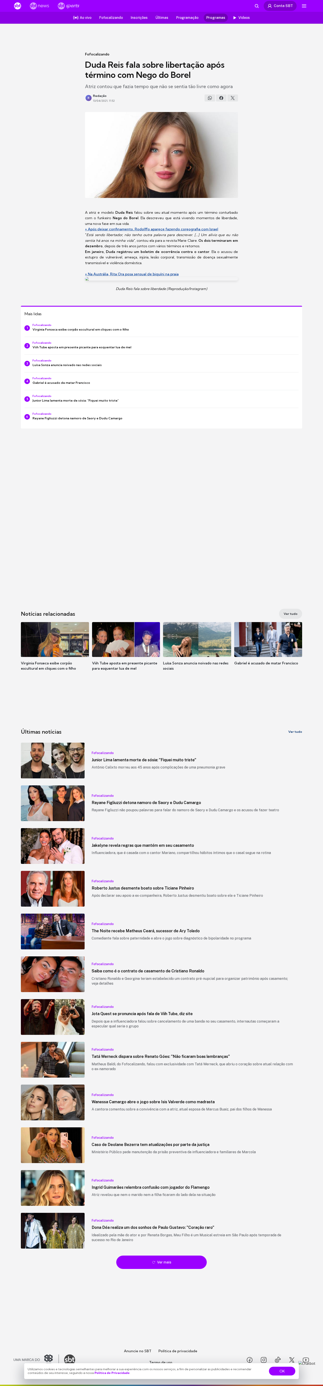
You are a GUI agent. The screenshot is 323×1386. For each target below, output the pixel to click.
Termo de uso (160, 1362)
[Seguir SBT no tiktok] (277, 1359)
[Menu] (304, 6)
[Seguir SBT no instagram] (263, 1359)
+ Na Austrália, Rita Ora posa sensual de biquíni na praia (132, 274)
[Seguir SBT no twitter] (291, 1359)
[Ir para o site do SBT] (69, 1359)
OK (282, 1371)
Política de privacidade (177, 1351)
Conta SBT (283, 6)
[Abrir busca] (256, 6)
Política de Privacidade (112, 1373)
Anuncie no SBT (137, 1351)
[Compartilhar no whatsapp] (210, 97)
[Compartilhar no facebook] (221, 97)
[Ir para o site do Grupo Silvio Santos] (36, 1359)
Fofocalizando (97, 54)
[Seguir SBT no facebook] (249, 1359)
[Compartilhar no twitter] (232, 97)
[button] (55, 652)
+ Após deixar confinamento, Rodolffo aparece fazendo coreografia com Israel (151, 229)
